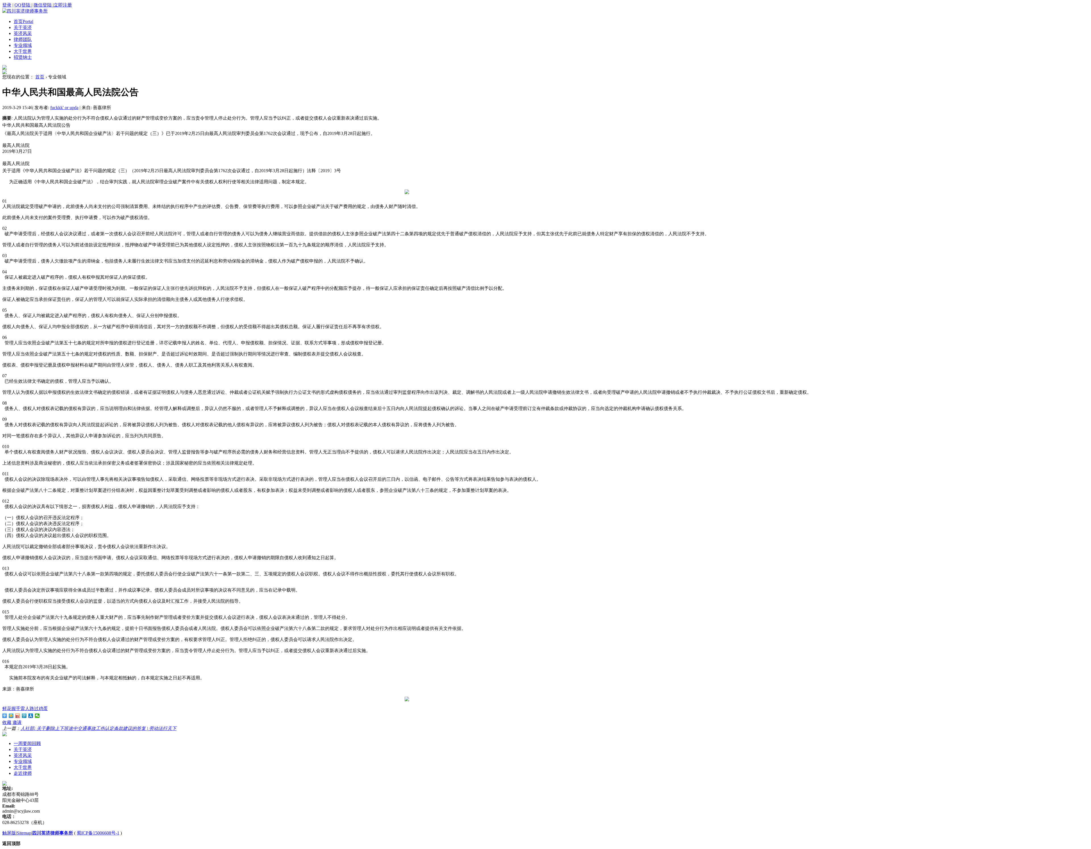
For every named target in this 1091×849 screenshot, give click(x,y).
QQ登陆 (23, 5)
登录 (6, 5)
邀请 (17, 722)
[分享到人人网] (30, 715)
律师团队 (23, 39)
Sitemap (24, 833)
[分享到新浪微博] (17, 715)
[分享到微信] (37, 715)
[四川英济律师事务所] (25, 11)
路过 (34, 708)
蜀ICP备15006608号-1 (98, 833)
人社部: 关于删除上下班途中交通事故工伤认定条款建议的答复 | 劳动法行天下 (98, 728)
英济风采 (23, 33)
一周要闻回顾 (27, 743)
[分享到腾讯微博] (24, 715)
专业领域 (23, 45)
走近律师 (23, 773)
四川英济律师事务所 (52, 833)
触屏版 (9, 833)
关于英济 (23, 27)
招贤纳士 (23, 57)
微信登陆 (43, 5)
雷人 (25, 708)
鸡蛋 (43, 708)
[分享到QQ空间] (11, 715)
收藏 (6, 722)
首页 (23, 21)
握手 (15, 708)
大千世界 (23, 51)
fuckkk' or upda (64, 107)
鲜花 (6, 708)
